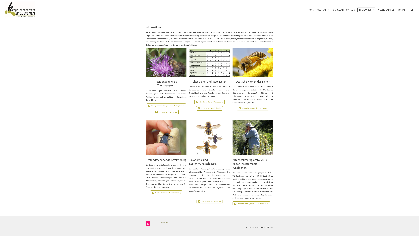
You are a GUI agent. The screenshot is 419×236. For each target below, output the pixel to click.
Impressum (164, 223)
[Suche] (412, 10)
